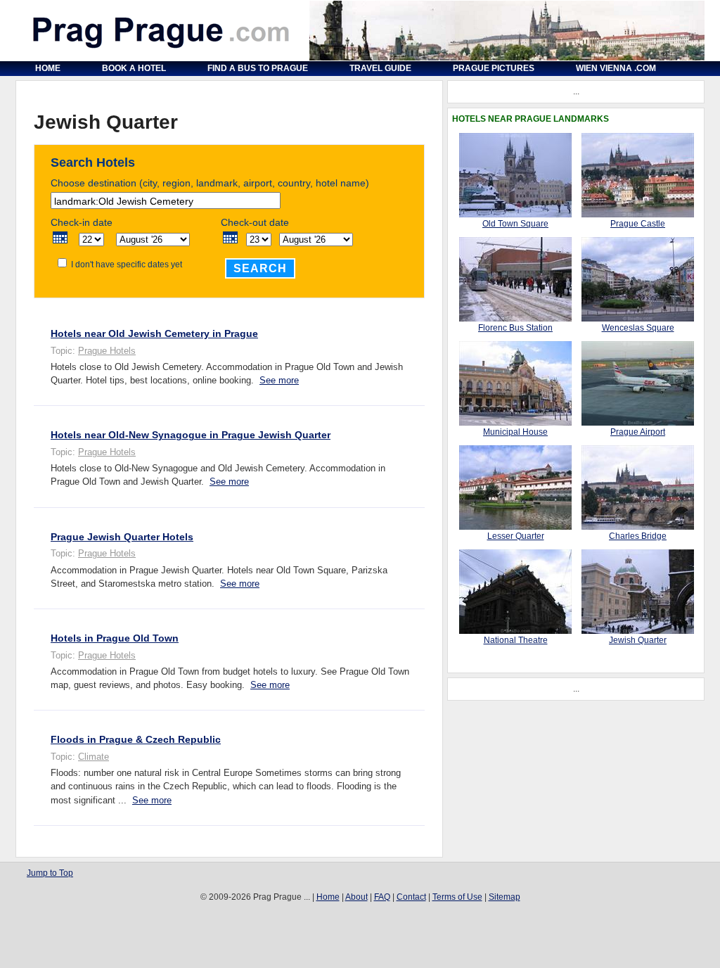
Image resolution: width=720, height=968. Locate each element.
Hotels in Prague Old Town (115, 638)
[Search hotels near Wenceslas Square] (637, 319)
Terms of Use (457, 897)
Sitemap (504, 897)
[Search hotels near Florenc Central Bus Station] (515, 319)
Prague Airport (637, 432)
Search (260, 268)
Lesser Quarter (515, 536)
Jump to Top (50, 873)
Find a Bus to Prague (257, 68)
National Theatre (516, 640)
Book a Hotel (134, 68)
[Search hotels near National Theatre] (515, 631)
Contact (411, 897)
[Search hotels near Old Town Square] (515, 214)
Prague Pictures (493, 68)
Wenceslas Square (638, 328)
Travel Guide (380, 68)
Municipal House (515, 432)
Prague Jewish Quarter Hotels (122, 536)
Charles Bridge (638, 536)
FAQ (382, 897)
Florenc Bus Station (515, 328)
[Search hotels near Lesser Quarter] (515, 527)
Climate (93, 756)
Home (47, 68)
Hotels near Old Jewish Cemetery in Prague (154, 333)
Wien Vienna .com (616, 68)
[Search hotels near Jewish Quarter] (637, 631)
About (356, 897)
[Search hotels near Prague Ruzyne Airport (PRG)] (637, 423)
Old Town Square (515, 224)
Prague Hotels (107, 350)
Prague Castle (637, 224)
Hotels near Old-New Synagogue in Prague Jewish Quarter (190, 434)
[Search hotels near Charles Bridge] (637, 527)
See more (279, 380)
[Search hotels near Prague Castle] (637, 214)
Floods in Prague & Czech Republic (136, 739)
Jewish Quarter (638, 640)
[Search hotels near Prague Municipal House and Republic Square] (515, 423)
